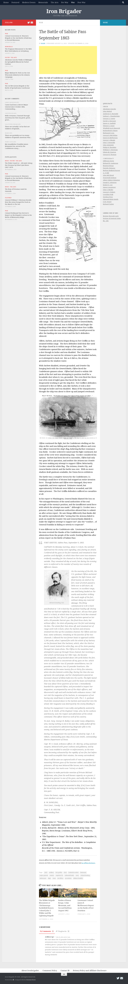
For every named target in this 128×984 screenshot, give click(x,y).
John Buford (107, 111)
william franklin (78, 878)
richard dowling (85, 875)
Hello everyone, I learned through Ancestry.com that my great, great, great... (17, 118)
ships (49, 878)
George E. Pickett (109, 192)
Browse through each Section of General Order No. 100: (112, 218)
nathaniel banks (69, 875)
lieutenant (83, 872)
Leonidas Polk (108, 194)
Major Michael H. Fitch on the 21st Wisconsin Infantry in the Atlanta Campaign (17, 75)
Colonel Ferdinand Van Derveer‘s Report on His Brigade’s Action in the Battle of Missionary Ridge (18, 215)
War (73, 2)
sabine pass (43, 878)
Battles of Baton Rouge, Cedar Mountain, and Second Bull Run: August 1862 (65, 905)
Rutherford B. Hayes (110, 130)
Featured (15, 2)
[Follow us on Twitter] (28, 22)
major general (44, 875)
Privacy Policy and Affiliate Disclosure (89, 970)
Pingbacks (63, 931)
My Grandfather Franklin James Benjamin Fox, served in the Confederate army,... (16, 146)
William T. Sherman (110, 150)
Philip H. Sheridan (109, 147)
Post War (82, 2)
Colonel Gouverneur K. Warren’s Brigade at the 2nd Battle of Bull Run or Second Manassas (18, 38)
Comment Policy (49, 970)
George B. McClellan (110, 135)
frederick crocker (73, 872)
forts (65, 872)
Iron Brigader (64, 11)
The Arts (54, 2)
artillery (51, 872)
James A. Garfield (109, 123)
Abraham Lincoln (109, 109)
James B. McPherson (110, 138)
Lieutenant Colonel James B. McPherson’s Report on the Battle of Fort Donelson (86, 905)
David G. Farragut (109, 121)
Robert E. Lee (107, 185)
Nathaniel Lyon (108, 133)
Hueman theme (31, 979)
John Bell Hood (108, 175)
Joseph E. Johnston (109, 182)
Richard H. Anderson (110, 163)
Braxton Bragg (108, 166)
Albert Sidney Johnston (111, 180)
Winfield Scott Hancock (111, 128)
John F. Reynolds (109, 143)
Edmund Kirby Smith (110, 199)
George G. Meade (109, 140)
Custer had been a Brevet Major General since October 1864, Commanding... (16, 107)
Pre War (64, 2)
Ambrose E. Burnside (110, 114)
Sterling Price (108, 197)
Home (6, 2)
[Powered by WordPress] (13, 979)
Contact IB (64, 970)
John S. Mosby (108, 190)
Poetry (7, 57)
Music (7, 161)
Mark (43, 43)
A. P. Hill (106, 173)
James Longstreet (109, 187)
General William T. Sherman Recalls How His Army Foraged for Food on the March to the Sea (18, 202)
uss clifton (60, 878)
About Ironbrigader (30, 970)
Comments (47, 931)
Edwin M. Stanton (109, 152)
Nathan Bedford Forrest (111, 170)
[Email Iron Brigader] (32, 22)
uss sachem (68, 878)
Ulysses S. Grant (108, 126)
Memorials (43, 2)
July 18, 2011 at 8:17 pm (63, 937)
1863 (45, 872)
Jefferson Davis (108, 161)
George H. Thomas (109, 155)
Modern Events (29, 2)
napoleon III (59, 875)
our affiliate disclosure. (88, 863)
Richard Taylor (108, 204)
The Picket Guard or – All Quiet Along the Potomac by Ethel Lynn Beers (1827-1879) (18, 165)
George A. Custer (109, 118)
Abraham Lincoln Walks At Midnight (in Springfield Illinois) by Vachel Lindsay (18, 62)
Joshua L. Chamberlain (111, 116)
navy (77, 875)
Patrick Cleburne (109, 168)
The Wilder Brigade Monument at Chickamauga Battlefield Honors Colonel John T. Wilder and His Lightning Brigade (47, 908)
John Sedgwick (108, 145)
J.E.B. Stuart (107, 202)
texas (54, 878)
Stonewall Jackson (109, 178)
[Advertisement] (68, 60)
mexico (52, 875)
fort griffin (59, 872)
